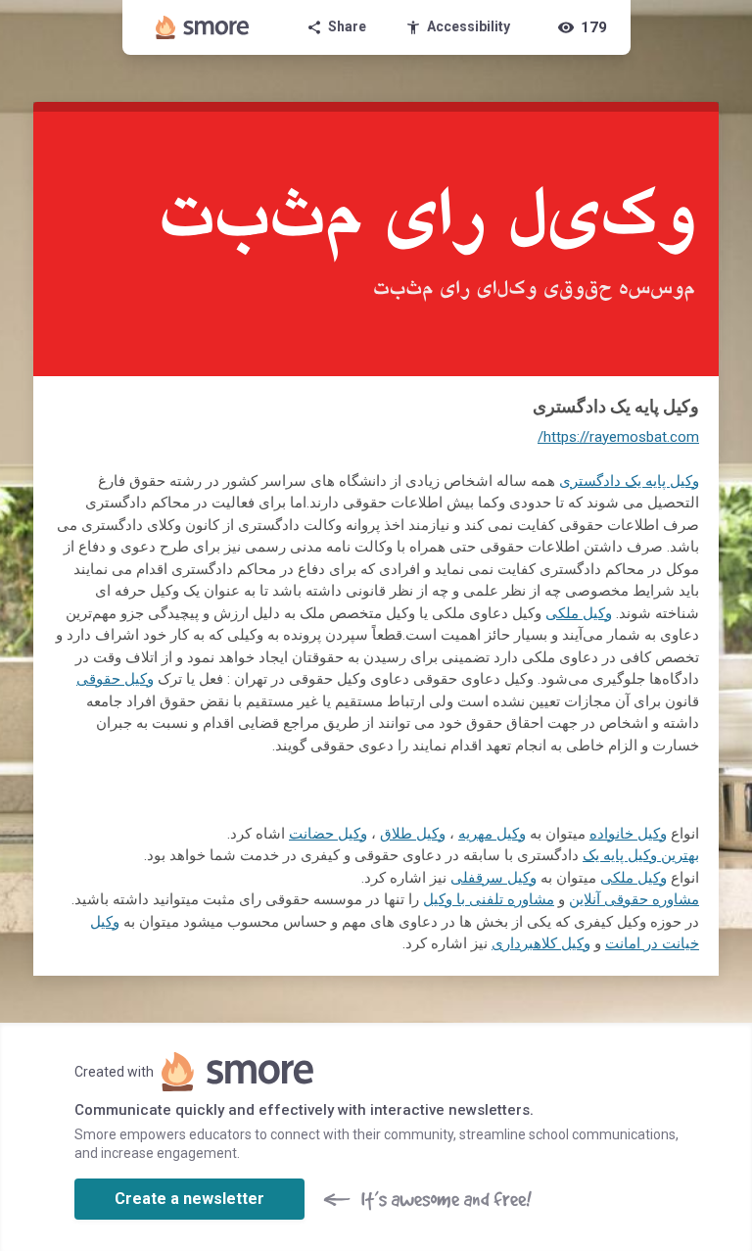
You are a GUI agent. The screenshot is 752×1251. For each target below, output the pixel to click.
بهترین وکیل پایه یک (641, 855)
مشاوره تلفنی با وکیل (488, 899)
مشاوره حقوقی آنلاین (634, 899)
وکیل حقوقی (115, 679)
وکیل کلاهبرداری (541, 943)
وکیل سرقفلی (493, 878)
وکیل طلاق (413, 833)
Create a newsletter (189, 1198)
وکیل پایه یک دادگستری (629, 481)
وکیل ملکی (578, 613)
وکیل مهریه (492, 833)
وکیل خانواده (628, 833)
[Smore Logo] (202, 27)
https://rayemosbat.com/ (618, 437)
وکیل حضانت (328, 833)
